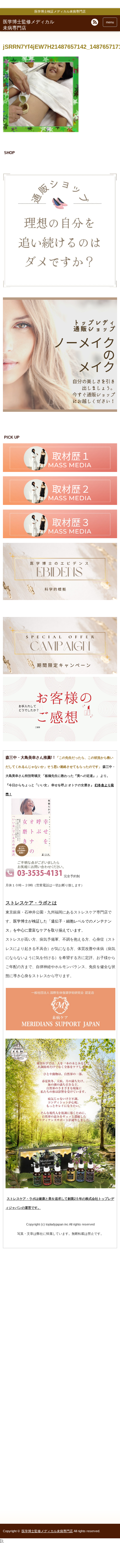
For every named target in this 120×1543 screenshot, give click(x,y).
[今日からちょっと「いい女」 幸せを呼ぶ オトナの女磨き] (31, 855)
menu (110, 22)
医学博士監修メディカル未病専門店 (47, 1531)
